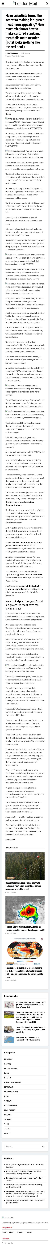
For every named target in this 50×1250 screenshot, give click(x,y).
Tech (6, 1124)
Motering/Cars (11, 1092)
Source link (10, 839)
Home (4, 1232)
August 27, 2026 (11, 933)
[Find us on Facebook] (2, 1243)
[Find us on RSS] (12, 1243)
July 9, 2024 (26, 53)
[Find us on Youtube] (9, 1243)
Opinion (7, 1101)
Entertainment (11, 1069)
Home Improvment (12, 1082)
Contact (29, 1232)
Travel (7, 1129)
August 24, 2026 (11, 980)
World (7, 1133)
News (6, 1096)
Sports (7, 1119)
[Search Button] (47, 3)
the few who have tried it (23, 73)
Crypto (7, 1064)
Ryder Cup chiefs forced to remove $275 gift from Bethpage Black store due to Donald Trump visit (30, 1004)
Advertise (20, 1232)
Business (8, 1059)
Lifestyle (8, 1087)
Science (10, 878)
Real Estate (9, 1110)
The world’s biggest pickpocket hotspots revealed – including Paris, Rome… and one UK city (30, 1029)
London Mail (12, 53)
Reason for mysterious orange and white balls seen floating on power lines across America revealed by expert (23, 886)
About (11, 1232)
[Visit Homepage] (25, 3)
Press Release (10, 1105)
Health (7, 1078)
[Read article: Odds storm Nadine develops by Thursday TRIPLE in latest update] (9, 1039)
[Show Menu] (3, 3)
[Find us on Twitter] (5, 1243)
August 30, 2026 (11, 892)
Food (6, 1073)
